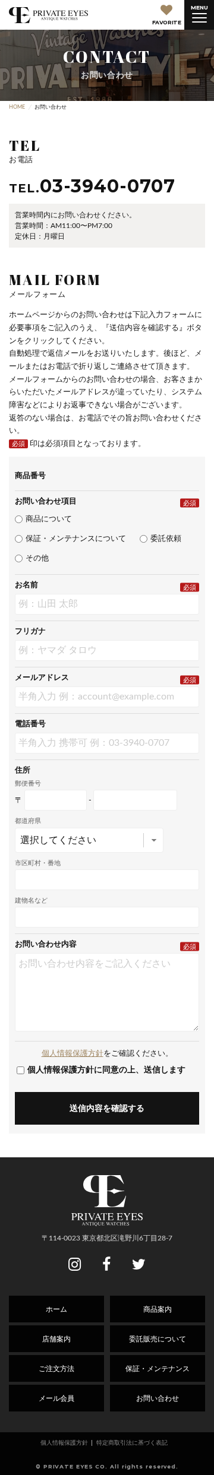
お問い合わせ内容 (46, 944)
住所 (22, 770)
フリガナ (30, 631)
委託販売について (157, 1339)
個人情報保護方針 (72, 1054)
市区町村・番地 (38, 863)
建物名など (31, 900)
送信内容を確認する (107, 1108)
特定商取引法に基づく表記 (132, 1443)
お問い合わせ (157, 1398)
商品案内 (157, 1309)
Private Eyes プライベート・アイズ (48, 15)
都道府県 (28, 821)
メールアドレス (42, 678)
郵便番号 (28, 783)
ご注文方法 (56, 1368)
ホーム (56, 1309)
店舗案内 (56, 1339)
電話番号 (30, 724)
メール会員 (56, 1398)
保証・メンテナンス (157, 1368)
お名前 (26, 585)
